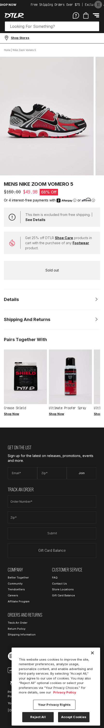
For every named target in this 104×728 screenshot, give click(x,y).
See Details (35, 220)
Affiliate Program (19, 601)
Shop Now (11, 414)
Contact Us (59, 583)
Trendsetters (16, 589)
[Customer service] (76, 15)
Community (15, 583)
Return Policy (16, 628)
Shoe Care (64, 238)
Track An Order (17, 622)
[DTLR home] (14, 15)
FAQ (55, 577)
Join (82, 473)
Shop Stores (20, 38)
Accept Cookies (74, 717)
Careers (13, 595)
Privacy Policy (64, 692)
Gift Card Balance (52, 550)
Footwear (81, 243)
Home (7, 50)
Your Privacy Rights (54, 705)
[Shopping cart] (86, 15)
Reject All (37, 717)
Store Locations (63, 589)
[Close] (92, 653)
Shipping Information (22, 634)
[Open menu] (96, 15)
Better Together (18, 577)
